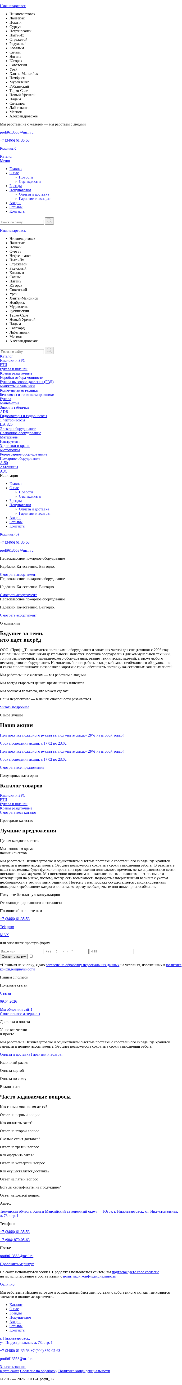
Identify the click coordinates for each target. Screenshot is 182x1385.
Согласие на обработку (38, 1371)
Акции (15, 203)
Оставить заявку (14, 956)
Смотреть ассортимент (18, 574)
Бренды (15, 186)
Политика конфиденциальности (84, 1371)
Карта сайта (9, 1371)
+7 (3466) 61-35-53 (15, 919)
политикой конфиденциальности (89, 1276)
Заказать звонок (13, 1367)
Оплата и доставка (34, 194)
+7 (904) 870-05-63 (15, 1240)
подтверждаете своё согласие (135, 1272)
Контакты (17, 211)
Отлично (7, 1284)
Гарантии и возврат (35, 199)
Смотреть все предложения (22, 767)
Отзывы (16, 207)
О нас (14, 173)
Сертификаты (30, 181)
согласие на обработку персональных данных (82, 965)
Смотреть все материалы (20, 1014)
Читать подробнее (14, 707)
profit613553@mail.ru (16, 1256)
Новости (26, 177)
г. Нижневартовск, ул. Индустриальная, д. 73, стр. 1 (26, 1340)
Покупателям (20, 190)
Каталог (6, 356)
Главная (15, 169)
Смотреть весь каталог (18, 812)
